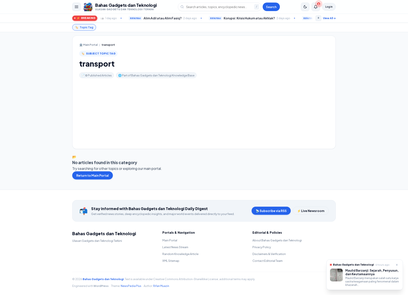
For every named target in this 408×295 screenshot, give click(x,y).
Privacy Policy (261, 247)
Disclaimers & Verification (269, 254)
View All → (329, 18)
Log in (329, 6)
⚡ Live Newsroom (310, 211)
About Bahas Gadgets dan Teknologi (277, 240)
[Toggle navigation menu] (76, 7)
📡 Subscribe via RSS (271, 211)
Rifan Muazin (161, 286)
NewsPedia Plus (131, 286)
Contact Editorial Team (267, 260)
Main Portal (88, 44)
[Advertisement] (204, 110)
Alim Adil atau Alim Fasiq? (150, 18)
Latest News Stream (175, 247)
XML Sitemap (170, 260)
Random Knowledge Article (180, 254)
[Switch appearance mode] (305, 7)
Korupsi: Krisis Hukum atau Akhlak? (236, 18)
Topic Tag (84, 27)
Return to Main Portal (92, 175)
